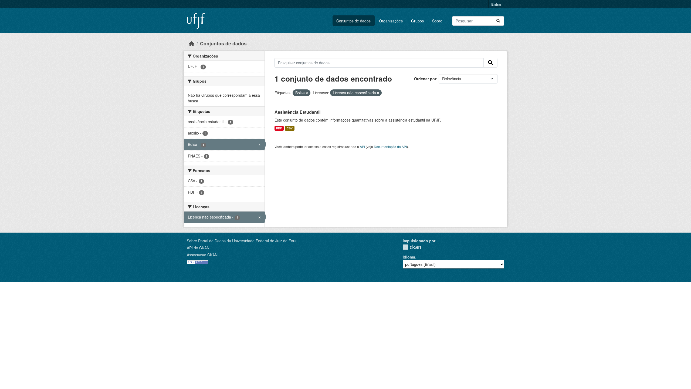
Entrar (496, 4)
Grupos (417, 21)
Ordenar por (425, 78)
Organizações (391, 21)
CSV (290, 128)
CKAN (412, 247)
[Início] (191, 43)
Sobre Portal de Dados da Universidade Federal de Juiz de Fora (242, 240)
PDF (279, 128)
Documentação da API (390, 146)
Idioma (409, 257)
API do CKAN (198, 247)
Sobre (437, 21)
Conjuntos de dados (353, 21)
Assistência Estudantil (297, 112)
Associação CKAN (202, 254)
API (362, 146)
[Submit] (498, 21)
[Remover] (307, 93)
